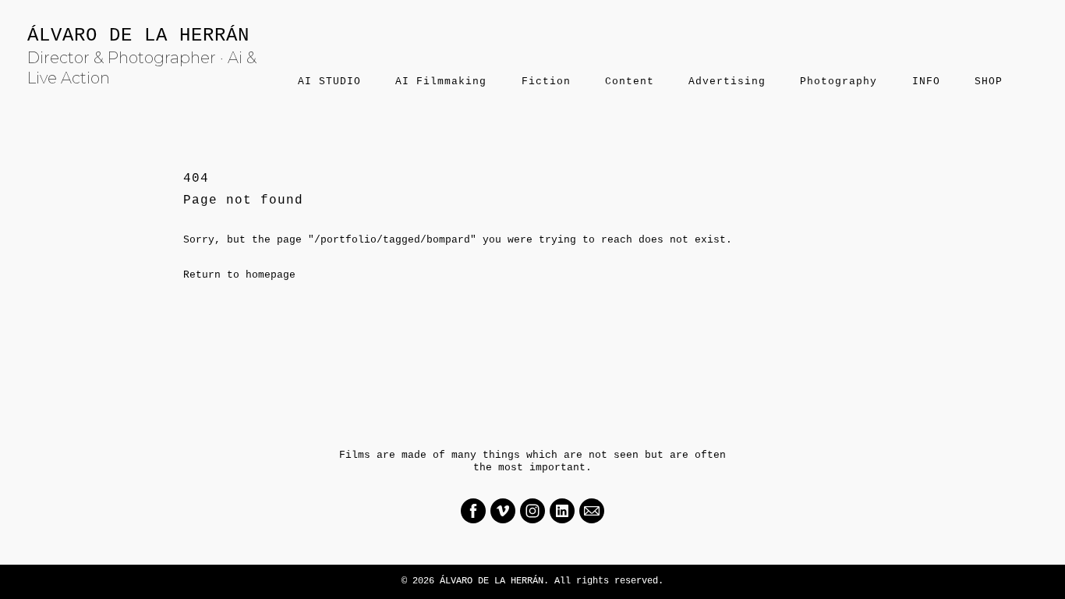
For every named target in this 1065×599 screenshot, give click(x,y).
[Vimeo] (502, 510)
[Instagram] (532, 510)
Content (629, 81)
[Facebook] (473, 510)
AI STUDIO (329, 81)
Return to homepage (239, 275)
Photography (838, 81)
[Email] (591, 510)
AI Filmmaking (441, 81)
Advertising (727, 81)
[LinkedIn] (562, 510)
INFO (926, 81)
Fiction (546, 81)
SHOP (989, 81)
